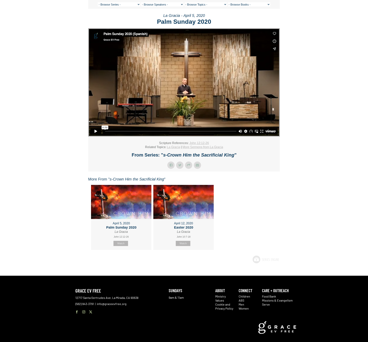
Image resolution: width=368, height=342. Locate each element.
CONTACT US (322, 17)
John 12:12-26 (199, 143)
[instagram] (83, 311)
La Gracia (173, 147)
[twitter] (90, 311)
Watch (120, 243)
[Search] (348, 18)
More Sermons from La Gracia (202, 147)
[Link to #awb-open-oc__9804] (358, 17)
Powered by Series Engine (265, 259)
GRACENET (338, 17)
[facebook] (76, 311)
